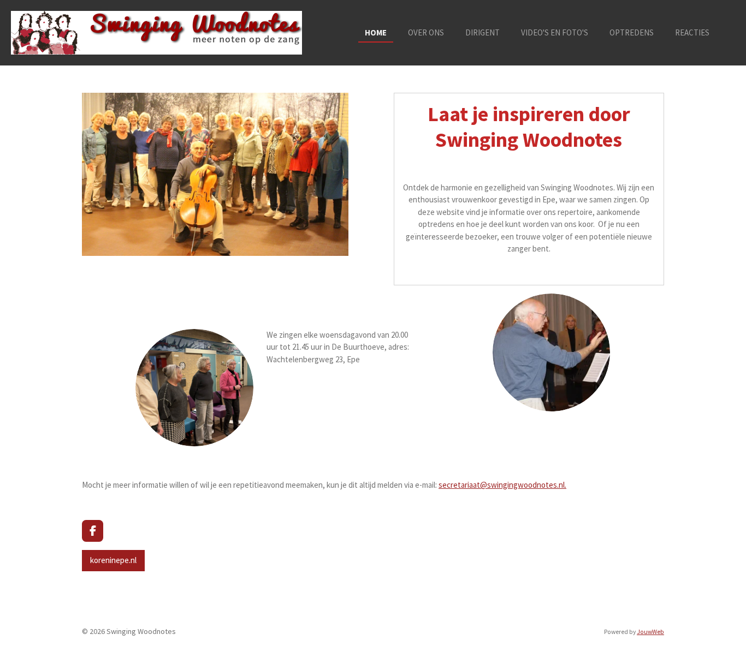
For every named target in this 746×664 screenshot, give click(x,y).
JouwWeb (650, 632)
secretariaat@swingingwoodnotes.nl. (502, 485)
